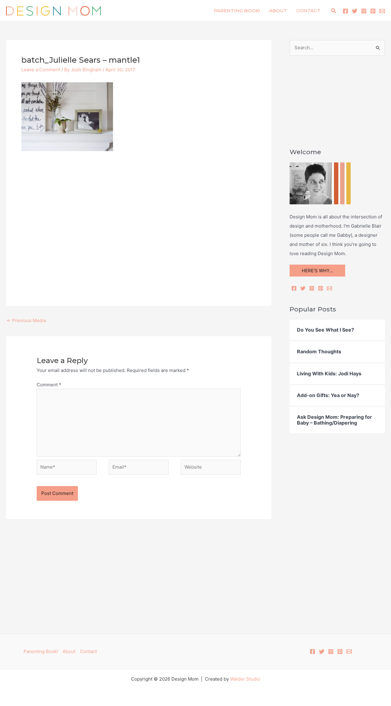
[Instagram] (364, 11)
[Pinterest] (373, 11)
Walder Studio (245, 679)
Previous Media (26, 320)
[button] (334, 11)
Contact (308, 10)
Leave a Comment (40, 69)
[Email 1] (382, 11)
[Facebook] (345, 11)
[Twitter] (354, 11)
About (278, 10)
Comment (49, 385)
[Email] (329, 288)
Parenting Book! (237, 10)
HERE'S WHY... (317, 270)
